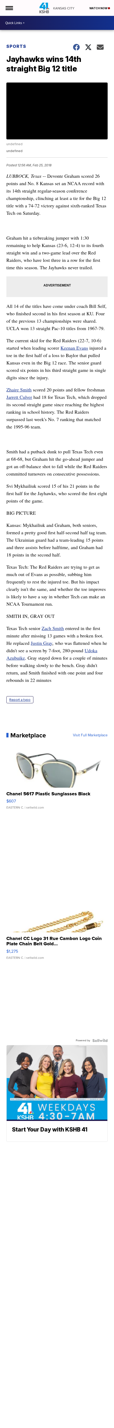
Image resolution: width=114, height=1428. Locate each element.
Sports (16, 46)
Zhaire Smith (19, 389)
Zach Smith (53, 628)
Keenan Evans (74, 348)
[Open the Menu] (9, 8)
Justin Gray (41, 643)
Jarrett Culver (19, 397)
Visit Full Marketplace (90, 735)
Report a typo (19, 700)
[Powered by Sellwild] (100, 1040)
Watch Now (98, 8)
